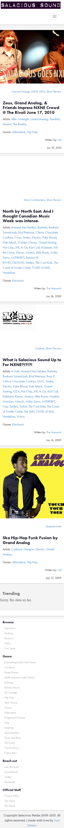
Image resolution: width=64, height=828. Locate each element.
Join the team (11, 767)
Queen (7, 124)
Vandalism (9, 272)
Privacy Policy (11, 796)
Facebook (9, 782)
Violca (21, 416)
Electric (36, 237)
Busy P (50, 376)
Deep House (11, 672)
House (8, 707)
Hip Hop (32, 132)
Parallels (55, 119)
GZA (16, 391)
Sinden (29, 262)
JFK (17, 247)
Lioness (30, 252)
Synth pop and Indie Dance (19, 677)
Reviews (9, 638)
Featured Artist (53, 526)
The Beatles (20, 124)
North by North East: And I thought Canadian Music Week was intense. (28, 215)
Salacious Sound (30, 6)
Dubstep (8, 682)
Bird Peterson (26, 232)
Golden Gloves (27, 242)
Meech (19, 401)
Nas (5, 406)
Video (7, 643)
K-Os (24, 247)
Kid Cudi (34, 247)
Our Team (9, 648)
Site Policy (9, 801)
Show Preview (53, 348)
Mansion (8, 401)
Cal (59, 140)
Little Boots (42, 252)
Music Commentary (34, 200)
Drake (26, 237)
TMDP (35, 267)
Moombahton (11, 733)
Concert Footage (21, 91)
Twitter (7, 777)
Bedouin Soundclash (15, 376)
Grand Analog (39, 119)
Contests (39, 348)
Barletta (42, 227)
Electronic (18, 280)
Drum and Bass (12, 738)
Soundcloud (10, 772)
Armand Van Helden (23, 227)
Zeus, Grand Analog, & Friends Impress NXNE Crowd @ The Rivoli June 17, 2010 (31, 107)
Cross (17, 237)
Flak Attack (9, 242)
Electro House (12, 687)
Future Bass (10, 753)
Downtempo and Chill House (20, 662)
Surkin (23, 406)
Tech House (10, 702)
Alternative (18, 132)
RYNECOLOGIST (13, 262)
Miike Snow (32, 401)
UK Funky (9, 743)
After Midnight (20, 119)
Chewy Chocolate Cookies (19, 381)
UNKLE (45, 267)
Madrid (53, 396)
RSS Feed (9, 806)
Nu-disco (9, 667)
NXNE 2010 (38, 91)
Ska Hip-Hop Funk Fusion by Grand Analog (30, 540)
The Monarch (53, 288)
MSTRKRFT (17, 257)
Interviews (10, 628)
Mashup (9, 728)
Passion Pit (32, 257)
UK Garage (10, 692)
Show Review (53, 91)
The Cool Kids (43, 262)
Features (9, 633)
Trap (6, 723)
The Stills (29, 411)
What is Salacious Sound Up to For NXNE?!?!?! (32, 362)
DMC (40, 381)
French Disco (11, 748)
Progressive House (14, 718)
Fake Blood (49, 237)
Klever (20, 252)
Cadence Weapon (22, 549)
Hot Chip (8, 247)
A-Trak (15, 371)
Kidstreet (46, 247)
